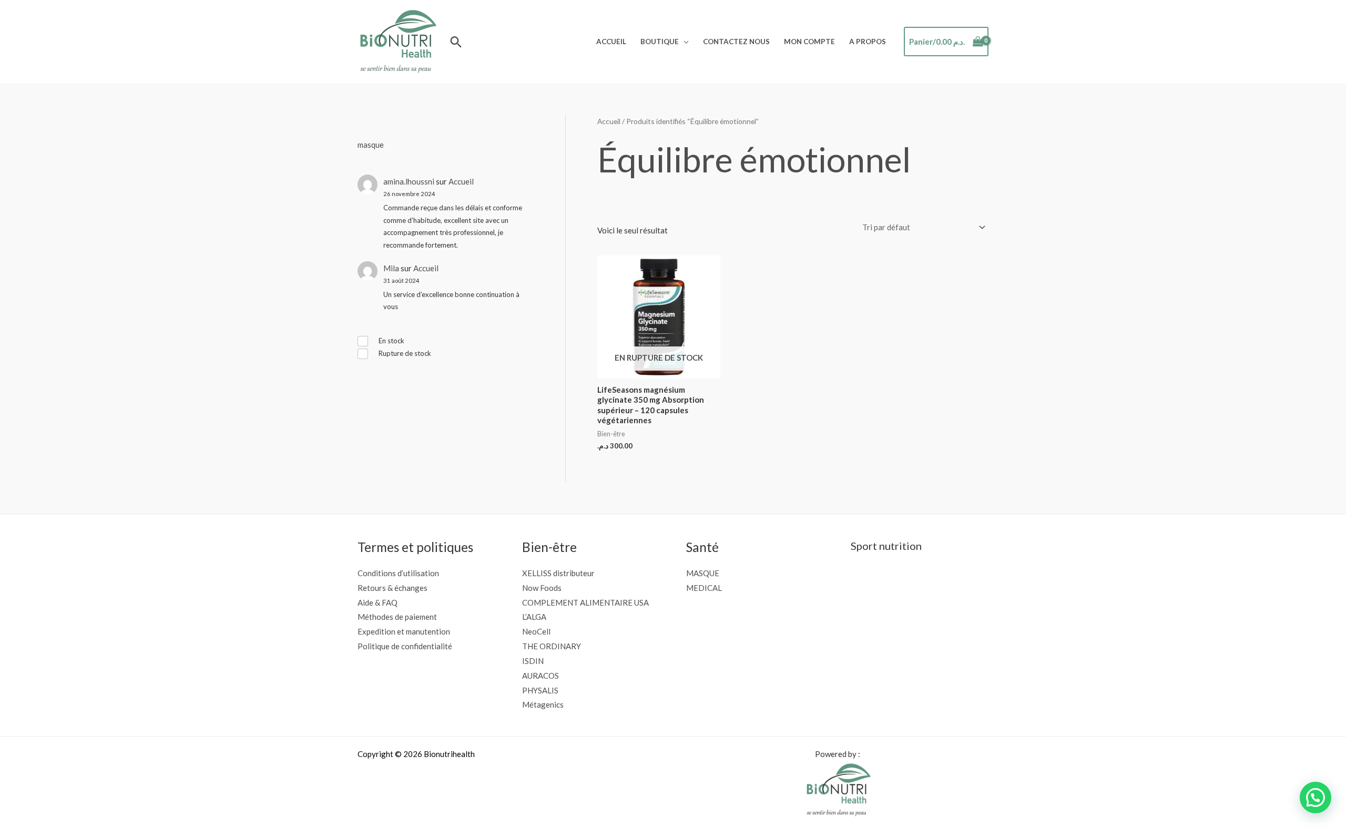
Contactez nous (736, 41)
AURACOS (540, 675)
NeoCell (536, 631)
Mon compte (809, 41)
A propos (867, 41)
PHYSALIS (540, 690)
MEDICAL (704, 587)
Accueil (611, 41)
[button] (456, 41)
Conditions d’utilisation (398, 573)
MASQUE (702, 573)
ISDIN (533, 661)
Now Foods (542, 587)
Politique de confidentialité (405, 646)
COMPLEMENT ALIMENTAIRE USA (585, 602)
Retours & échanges (392, 587)
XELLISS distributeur (558, 573)
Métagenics (543, 704)
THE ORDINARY (551, 646)
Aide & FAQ (377, 602)
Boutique (659, 41)
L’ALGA (534, 616)
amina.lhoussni (408, 181)
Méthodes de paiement (397, 616)
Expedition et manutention (404, 631)
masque (371, 144)
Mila (391, 268)
